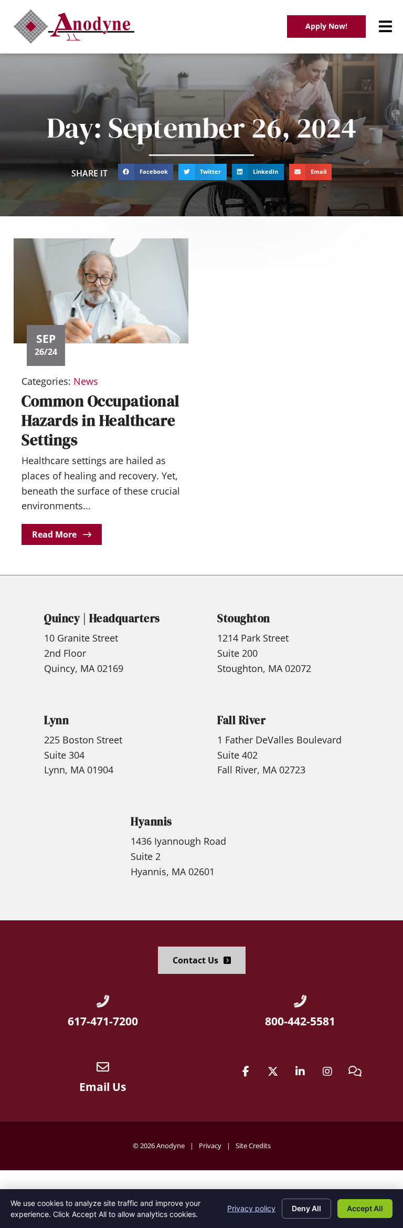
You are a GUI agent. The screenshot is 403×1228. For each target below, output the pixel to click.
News (85, 381)
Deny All (306, 1208)
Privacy (210, 1145)
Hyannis (151, 821)
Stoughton (243, 618)
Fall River (241, 720)
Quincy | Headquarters (102, 618)
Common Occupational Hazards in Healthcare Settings (100, 421)
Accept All (365, 1208)
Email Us (102, 1086)
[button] (385, 26)
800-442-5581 (300, 1021)
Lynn (56, 720)
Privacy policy (251, 1208)
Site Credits (253, 1145)
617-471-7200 (103, 1021)
